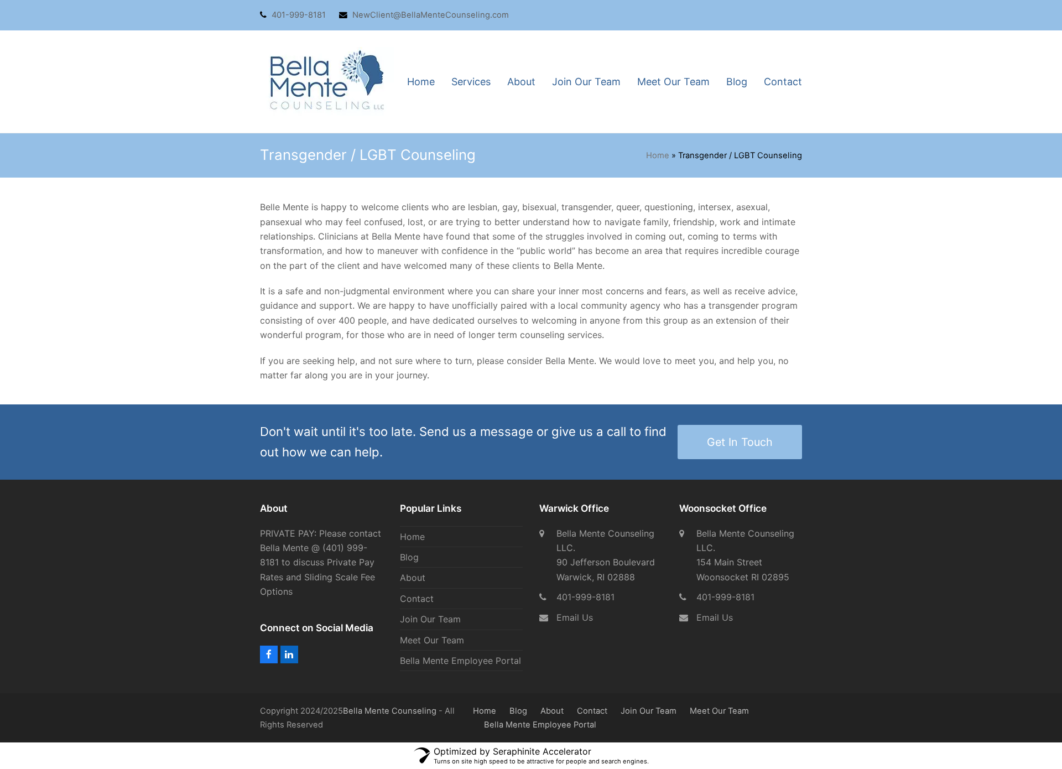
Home (657, 155)
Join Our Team (430, 619)
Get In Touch (740, 442)
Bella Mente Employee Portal (460, 660)
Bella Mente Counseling (389, 711)
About (412, 577)
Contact (417, 598)
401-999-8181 (585, 596)
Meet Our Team (432, 640)
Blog (409, 557)
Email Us (574, 617)
